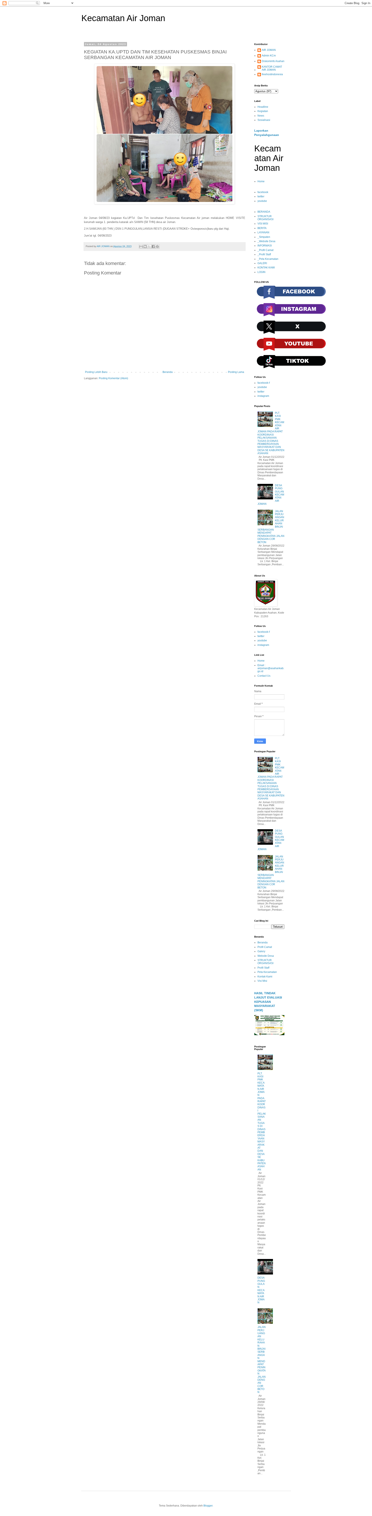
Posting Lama (236, 372)
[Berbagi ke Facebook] (153, 246)
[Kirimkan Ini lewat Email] (141, 246)
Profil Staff (263, 967)
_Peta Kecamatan (267, 258)
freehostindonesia (272, 74)
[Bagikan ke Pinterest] (157, 246)
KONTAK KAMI (266, 267)
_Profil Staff (264, 254)
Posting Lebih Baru (96, 372)
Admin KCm (269, 55)
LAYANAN (263, 232)
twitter (260, 196)
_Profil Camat (265, 250)
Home (261, 181)
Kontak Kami (264, 976)
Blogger (207, 1505)
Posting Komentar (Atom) (113, 378)
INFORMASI (264, 245)
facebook (262, 192)
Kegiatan (262, 111)
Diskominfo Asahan (273, 61)
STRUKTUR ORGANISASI (265, 218)
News (260, 115)
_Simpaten (263, 236)
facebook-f (263, 382)
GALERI (262, 263)
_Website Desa (266, 241)
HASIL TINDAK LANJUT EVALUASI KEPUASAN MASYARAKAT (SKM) (268, 1001)
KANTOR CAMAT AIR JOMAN (272, 68)
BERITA (262, 228)
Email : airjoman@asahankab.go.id (270, 668)
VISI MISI (262, 223)
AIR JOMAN (269, 49)
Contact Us (263, 675)
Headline (262, 106)
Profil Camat (264, 947)
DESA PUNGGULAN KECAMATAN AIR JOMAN (261, 1290)
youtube (262, 201)
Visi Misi (262, 980)
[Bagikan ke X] (149, 246)
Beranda (168, 372)
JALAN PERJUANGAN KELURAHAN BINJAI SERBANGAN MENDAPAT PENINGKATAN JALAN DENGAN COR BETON (261, 1360)
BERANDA (263, 211)
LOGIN (261, 272)
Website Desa (265, 955)
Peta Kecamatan (267, 972)
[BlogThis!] (145, 246)
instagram (263, 395)
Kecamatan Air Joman (123, 18)
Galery (261, 951)
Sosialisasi (263, 120)
